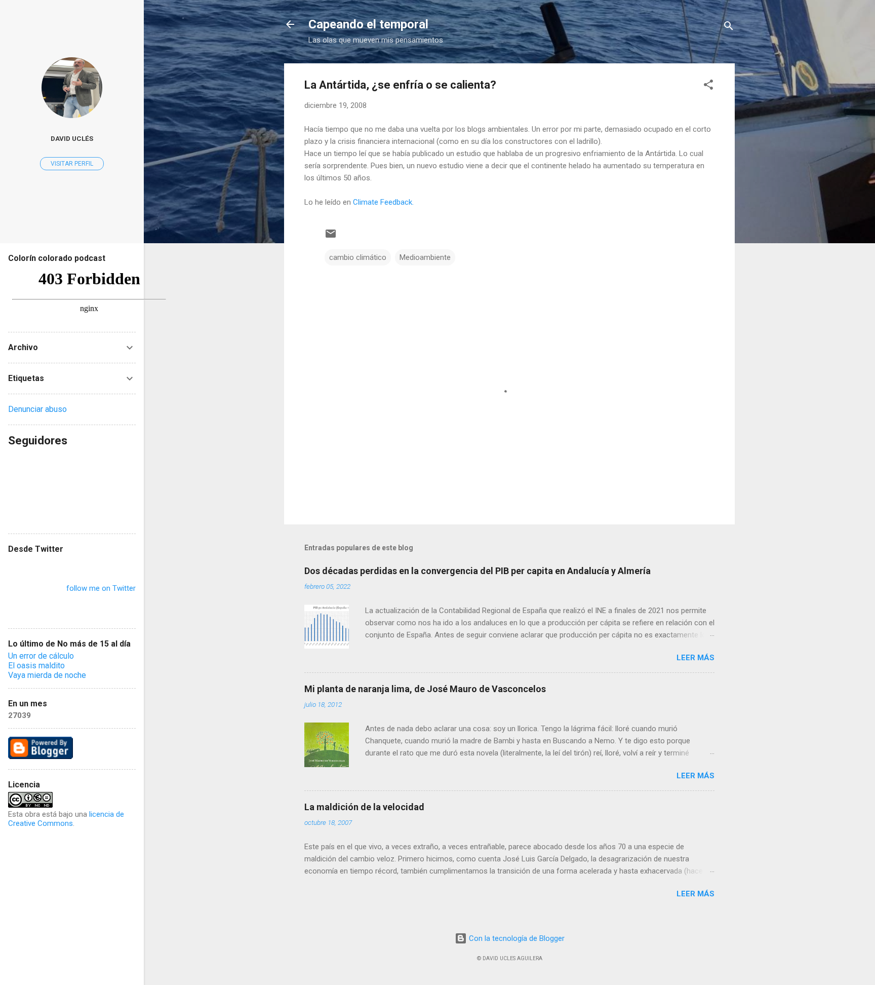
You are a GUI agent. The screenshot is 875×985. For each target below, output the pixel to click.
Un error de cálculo (41, 656)
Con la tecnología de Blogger (516, 938)
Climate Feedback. (383, 202)
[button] (708, 86)
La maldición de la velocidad (364, 807)
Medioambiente (425, 257)
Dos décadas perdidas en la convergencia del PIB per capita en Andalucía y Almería (477, 570)
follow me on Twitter (101, 588)
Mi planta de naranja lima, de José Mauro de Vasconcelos (425, 689)
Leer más (695, 657)
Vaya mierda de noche (47, 675)
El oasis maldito (36, 665)
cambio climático (357, 257)
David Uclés (72, 138)
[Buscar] (729, 27)
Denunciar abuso (37, 409)
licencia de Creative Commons (66, 819)
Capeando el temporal (368, 24)
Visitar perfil (72, 163)
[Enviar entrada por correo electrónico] (331, 237)
